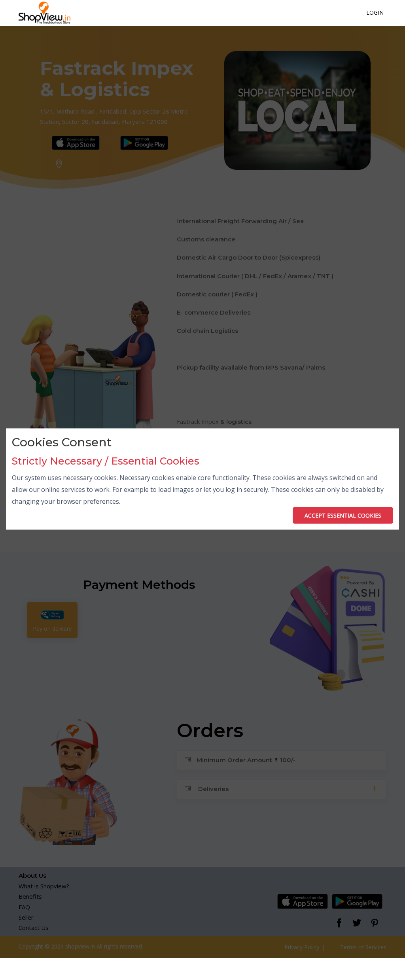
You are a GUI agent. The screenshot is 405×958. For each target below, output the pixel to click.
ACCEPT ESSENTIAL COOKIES (343, 515)
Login (375, 12)
